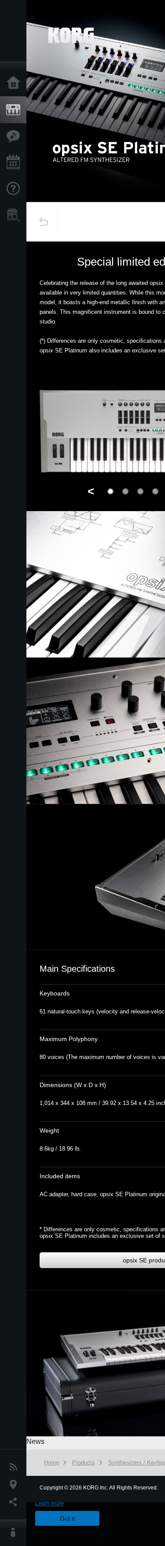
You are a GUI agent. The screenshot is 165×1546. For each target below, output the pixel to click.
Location (15, 1484)
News (15, 1467)
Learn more (49, 1503)
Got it (67, 1518)
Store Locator (15, 215)
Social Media (15, 1502)
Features (15, 136)
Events (15, 162)
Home (15, 83)
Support (15, 189)
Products (15, 110)
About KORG (15, 1533)
